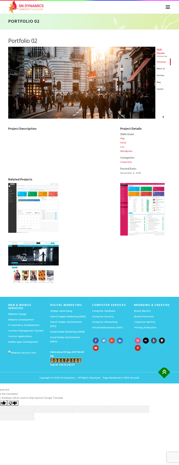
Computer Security (103, 316)
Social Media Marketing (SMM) (67, 332)
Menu (168, 7)
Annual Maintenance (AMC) (107, 327)
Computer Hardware (103, 311)
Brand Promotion (144, 316)
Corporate (126, 162)
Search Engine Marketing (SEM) (68, 316)
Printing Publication (145, 327)
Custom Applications (20, 336)
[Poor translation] (12, 402)
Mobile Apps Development (23, 342)
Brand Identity (142, 311)
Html (123, 143)
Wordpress (126, 151)
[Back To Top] (164, 372)
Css (122, 147)
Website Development (21, 319)
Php (122, 138)
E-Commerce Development (24, 325)
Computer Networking (104, 322)
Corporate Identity (144, 322)
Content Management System (26, 331)
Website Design (17, 314)
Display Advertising (61, 311)
